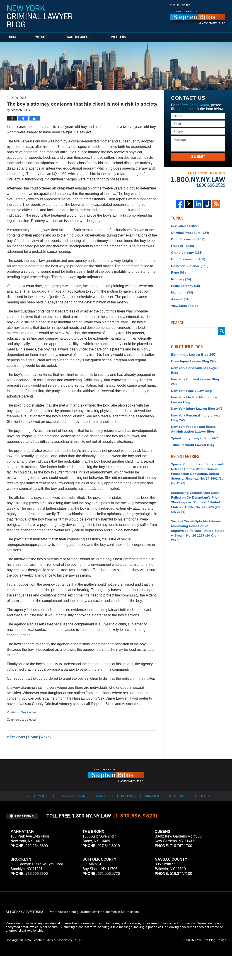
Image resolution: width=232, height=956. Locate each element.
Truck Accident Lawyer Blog (192, 445)
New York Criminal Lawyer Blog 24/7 (195, 381)
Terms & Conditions (71, 796)
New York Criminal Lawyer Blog (39, 16)
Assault (180, 299)
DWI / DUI (182, 246)
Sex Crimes (28, 712)
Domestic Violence (189, 266)
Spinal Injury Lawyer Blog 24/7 (194, 438)
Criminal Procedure (190, 232)
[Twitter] (189, 204)
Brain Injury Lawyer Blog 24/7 (193, 361)
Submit (198, 157)
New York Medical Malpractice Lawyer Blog (194, 399)
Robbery (181, 279)
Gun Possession (188, 259)
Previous (16, 737)
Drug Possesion (187, 239)
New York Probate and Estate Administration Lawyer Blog (193, 429)
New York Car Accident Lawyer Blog (194, 370)
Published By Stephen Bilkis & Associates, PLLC (198, 15)
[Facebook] (180, 204)
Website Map (177, 796)
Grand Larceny (187, 252)
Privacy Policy (103, 796)
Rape (178, 272)
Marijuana (182, 292)
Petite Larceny (185, 286)
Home (13, 37)
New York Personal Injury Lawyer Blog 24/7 (196, 418)
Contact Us (117, 37)
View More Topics (184, 306)
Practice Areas (77, 37)
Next (46, 737)
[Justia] (207, 204)
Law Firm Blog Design (204, 940)
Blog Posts (201, 796)
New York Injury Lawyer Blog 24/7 (196, 408)
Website (41, 37)
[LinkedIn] (198, 204)
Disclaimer (128, 796)
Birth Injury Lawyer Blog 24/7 (193, 354)
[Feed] (216, 204)
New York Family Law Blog (191, 391)
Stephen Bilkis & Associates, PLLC (57, 940)
